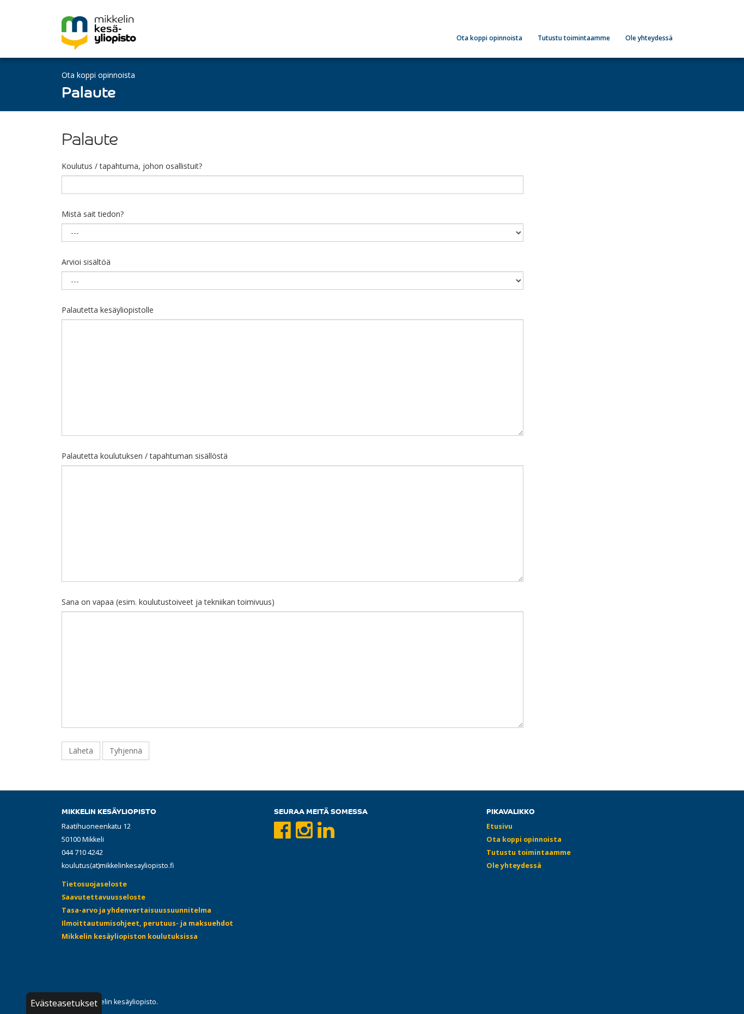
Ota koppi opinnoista (489, 37)
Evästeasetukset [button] (64, 1003)
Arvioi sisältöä (86, 262)
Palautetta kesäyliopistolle (108, 310)
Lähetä (81, 750)
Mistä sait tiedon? (93, 214)
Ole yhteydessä (649, 37)
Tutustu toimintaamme (574, 37)
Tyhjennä (125, 750)
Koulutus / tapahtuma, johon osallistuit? (132, 166)
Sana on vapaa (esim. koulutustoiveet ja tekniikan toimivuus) (168, 602)
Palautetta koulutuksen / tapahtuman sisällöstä (145, 456)
